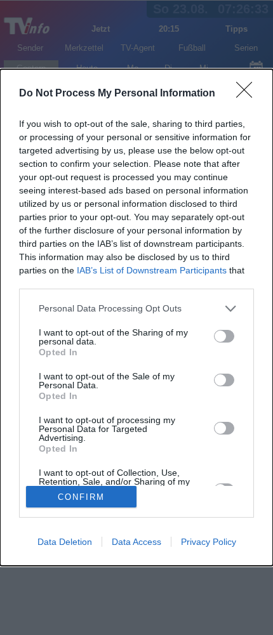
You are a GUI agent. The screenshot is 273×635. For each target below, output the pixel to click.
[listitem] (136, 308)
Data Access (136, 542)
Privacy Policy (208, 542)
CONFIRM (81, 497)
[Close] (248, 94)
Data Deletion (64, 542)
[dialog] (136, 317)
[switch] (224, 336)
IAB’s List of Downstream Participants (152, 270)
